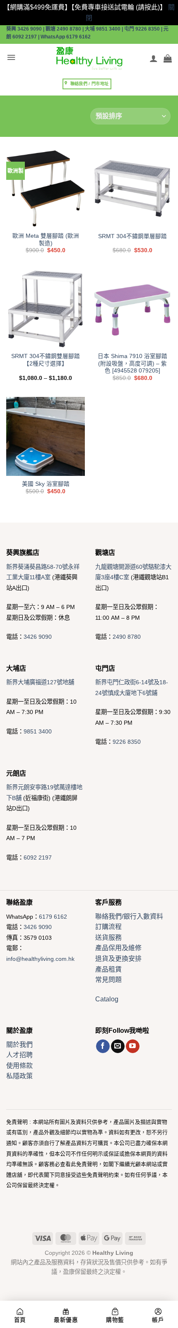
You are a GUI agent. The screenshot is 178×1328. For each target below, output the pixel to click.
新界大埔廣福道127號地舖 (40, 682)
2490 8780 (127, 636)
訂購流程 (108, 926)
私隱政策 (19, 1076)
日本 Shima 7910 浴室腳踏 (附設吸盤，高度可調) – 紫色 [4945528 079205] (132, 363)
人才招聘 (19, 1054)
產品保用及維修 (118, 947)
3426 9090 (38, 636)
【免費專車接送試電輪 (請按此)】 (118, 7)
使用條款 (19, 1065)
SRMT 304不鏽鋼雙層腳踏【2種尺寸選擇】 (45, 360)
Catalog (106, 999)
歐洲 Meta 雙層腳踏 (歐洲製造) (45, 239)
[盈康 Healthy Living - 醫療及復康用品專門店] (89, 58)
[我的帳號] (153, 58)
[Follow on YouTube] (133, 1046)
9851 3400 (38, 731)
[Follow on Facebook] (103, 1046)
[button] (11, 58)
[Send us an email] (118, 1046)
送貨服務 (108, 937)
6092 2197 (38, 857)
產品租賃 (108, 969)
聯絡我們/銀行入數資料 (129, 916)
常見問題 (108, 979)
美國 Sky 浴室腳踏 (46, 484)
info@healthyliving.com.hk (40, 958)
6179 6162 (53, 916)
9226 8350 (127, 741)
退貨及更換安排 (118, 958)
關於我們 (19, 1044)
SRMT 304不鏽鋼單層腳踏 (132, 236)
